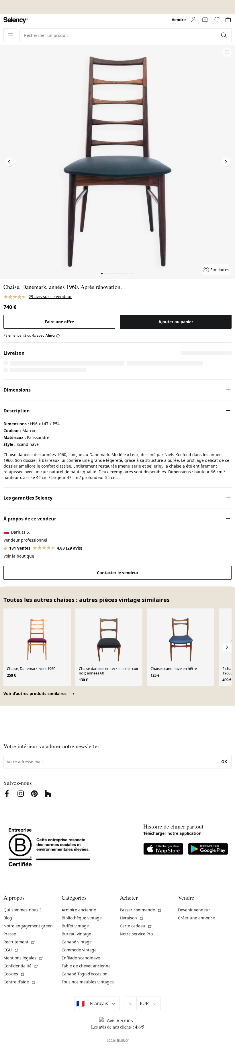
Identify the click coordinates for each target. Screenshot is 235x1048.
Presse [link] (9, 934)
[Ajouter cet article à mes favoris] (227, 53)
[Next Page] (225, 161)
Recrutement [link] (19, 942)
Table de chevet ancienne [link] (86, 966)
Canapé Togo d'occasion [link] (84, 974)
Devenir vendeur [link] (194, 910)
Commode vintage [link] (79, 950)
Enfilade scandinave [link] (81, 958)
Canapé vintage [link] (77, 942)
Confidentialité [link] (20, 966)
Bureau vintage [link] (76, 934)
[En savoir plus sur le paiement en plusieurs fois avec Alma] (52, 335)
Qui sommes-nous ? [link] (22, 910)
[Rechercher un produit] (224, 35)
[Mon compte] (193, 19)
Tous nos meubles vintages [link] (88, 982)
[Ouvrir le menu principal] (10, 35)
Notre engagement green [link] (28, 926)
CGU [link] (11, 950)
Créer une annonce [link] (196, 918)
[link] (15, 20)
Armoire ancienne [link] (79, 910)
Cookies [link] (14, 974)
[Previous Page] (9, 161)
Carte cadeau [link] (136, 926)
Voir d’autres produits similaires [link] (35, 693)
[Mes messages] (205, 19)
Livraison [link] (132, 918)
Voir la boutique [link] (18, 556)
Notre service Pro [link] (136, 934)
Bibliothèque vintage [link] (82, 918)
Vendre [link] (179, 19)
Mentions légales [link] (23, 958)
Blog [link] (7, 918)
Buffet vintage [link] (75, 926)
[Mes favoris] (216, 19)
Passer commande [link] (141, 910)
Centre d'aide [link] (19, 982)
